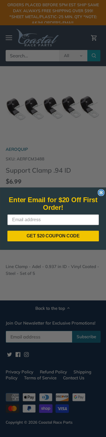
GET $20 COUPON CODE (53, 235)
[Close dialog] (101, 192)
